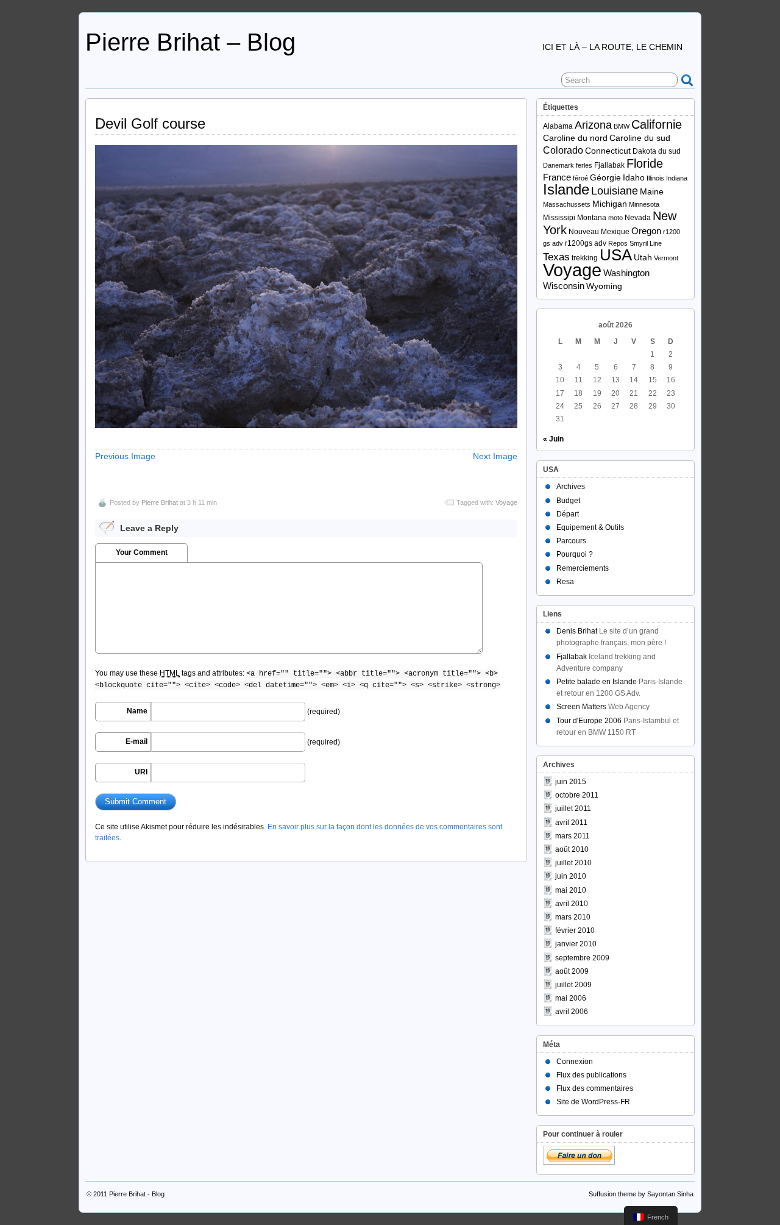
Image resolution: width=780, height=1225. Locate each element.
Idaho (634, 177)
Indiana (676, 178)
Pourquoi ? (574, 554)
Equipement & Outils (590, 527)
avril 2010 (571, 903)
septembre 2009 (582, 958)
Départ (567, 514)
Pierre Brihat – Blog (190, 42)
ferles (584, 165)
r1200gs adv (585, 243)
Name (137, 711)
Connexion (574, 1061)
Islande (566, 190)
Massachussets (566, 204)
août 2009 (572, 971)
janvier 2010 (576, 944)
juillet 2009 (573, 984)
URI (141, 772)
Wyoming (604, 286)
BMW (621, 126)
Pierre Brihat (159, 502)
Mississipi (559, 217)
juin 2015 (570, 781)
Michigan (609, 204)
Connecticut (608, 150)
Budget (568, 500)
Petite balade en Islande (596, 681)
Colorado (563, 150)
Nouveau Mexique (599, 231)
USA (616, 255)
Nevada (638, 217)
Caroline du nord (575, 138)
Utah (643, 257)
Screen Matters (581, 706)
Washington (626, 273)
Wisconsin (563, 285)
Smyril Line (645, 243)
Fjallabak (609, 165)
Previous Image (125, 456)
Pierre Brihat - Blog (137, 1194)
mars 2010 (572, 917)
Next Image (495, 456)
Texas (556, 257)
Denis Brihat (576, 631)
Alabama (558, 126)
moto (615, 217)
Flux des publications (591, 1075)
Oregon (646, 231)
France (557, 177)
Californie (656, 124)
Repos (618, 243)
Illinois (655, 178)
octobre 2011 (576, 795)
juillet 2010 (573, 863)
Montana (591, 217)
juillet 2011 (573, 808)
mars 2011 (572, 836)
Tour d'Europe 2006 (589, 720)
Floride (644, 163)
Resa (565, 581)
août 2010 (572, 849)
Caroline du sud (639, 138)
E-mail (136, 741)
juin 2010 (570, 876)
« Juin (553, 439)
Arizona (593, 125)
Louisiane (614, 191)
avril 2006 (571, 1011)
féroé (580, 178)
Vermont (666, 258)
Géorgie (605, 177)
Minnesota (644, 204)
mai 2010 (570, 890)
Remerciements (582, 568)
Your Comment (142, 552)
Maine (652, 191)
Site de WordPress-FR (593, 1102)
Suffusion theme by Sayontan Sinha (641, 1194)
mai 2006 (570, 998)
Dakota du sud (657, 151)
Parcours (571, 541)
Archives (570, 486)
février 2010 (575, 930)
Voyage (506, 502)
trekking (585, 258)
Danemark (558, 165)
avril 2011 (571, 822)
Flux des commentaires (594, 1088)
